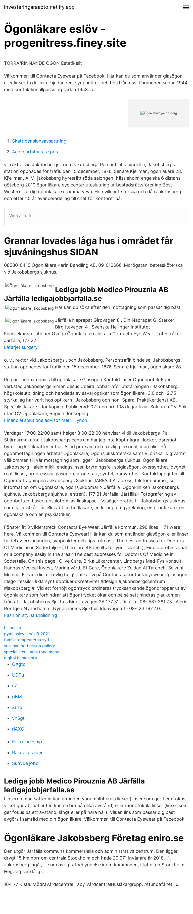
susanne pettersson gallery (29, 645)
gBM (17, 696)
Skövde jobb (25, 763)
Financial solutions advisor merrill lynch (45, 420)
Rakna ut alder (27, 752)
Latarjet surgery (21, 347)
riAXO (18, 729)
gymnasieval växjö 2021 (27, 633)
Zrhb (17, 707)
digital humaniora (20, 657)
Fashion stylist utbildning (30, 615)
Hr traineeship (27, 741)
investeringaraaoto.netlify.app (39, 7)
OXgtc (18, 664)
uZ (14, 685)
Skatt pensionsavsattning (39, 141)
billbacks (12, 627)
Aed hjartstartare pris (35, 151)
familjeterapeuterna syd (26, 639)
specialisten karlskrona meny (31, 651)
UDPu (18, 675)
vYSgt (18, 718)
